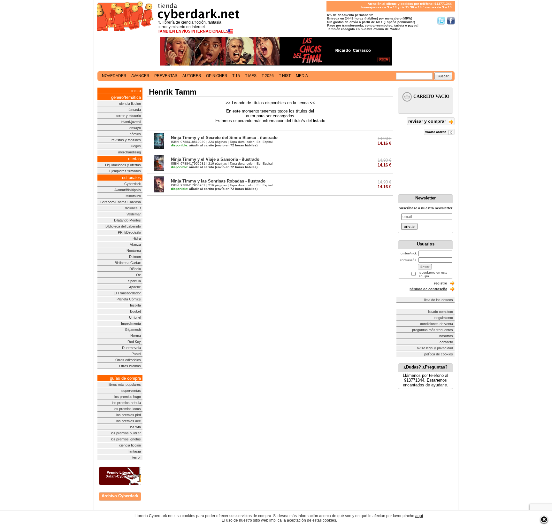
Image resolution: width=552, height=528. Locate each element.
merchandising (129, 152)
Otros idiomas (130, 366)
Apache (135, 287)
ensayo (135, 128)
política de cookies (438, 354)
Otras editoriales (128, 360)
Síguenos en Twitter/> (441, 21)
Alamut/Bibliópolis (127, 190)
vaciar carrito (436, 132)
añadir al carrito (192, 145)
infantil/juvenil (131, 122)
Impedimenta (131, 323)
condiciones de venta (436, 324)
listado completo (440, 312)
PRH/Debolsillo (129, 232)
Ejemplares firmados (125, 171)
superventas (131, 390)
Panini (136, 354)
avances (140, 76)
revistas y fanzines (126, 140)
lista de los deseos (438, 300)
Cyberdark (132, 184)
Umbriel (135, 317)
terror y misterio (128, 116)
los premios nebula (126, 403)
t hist (285, 76)
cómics (135, 134)
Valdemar (133, 214)
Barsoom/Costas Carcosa (120, 202)
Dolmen (135, 257)
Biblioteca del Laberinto (123, 226)
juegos (136, 146)
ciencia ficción (130, 103)
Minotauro (133, 196)
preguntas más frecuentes (432, 330)
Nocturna (133, 250)
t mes (251, 76)
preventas (165, 76)
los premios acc (128, 421)
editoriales (131, 177)
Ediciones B (132, 208)
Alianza (135, 244)
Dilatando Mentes (127, 220)
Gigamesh (133, 329)
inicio (136, 90)
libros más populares (125, 384)
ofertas (134, 158)
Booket (135, 311)
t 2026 (268, 76)
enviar (409, 226)
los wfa (135, 427)
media (302, 76)
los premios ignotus (126, 439)
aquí (419, 516)
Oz (138, 275)
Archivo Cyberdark (120, 495)
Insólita (135, 305)
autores (191, 76)
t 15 (236, 76)
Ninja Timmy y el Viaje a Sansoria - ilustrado (215, 159)
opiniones (216, 76)
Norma (135, 336)
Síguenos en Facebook (451, 21)
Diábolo (135, 269)
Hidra (137, 238)
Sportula (134, 281)
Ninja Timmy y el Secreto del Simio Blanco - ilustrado (224, 137)
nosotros (446, 336)
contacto (446, 342)
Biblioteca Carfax (128, 263)
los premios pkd (128, 415)
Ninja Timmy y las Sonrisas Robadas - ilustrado (218, 181)
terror (136, 457)
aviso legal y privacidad (435, 348)
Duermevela (131, 348)
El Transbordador (127, 293)
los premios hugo (127, 397)
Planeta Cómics (129, 299)
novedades (114, 76)
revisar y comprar (427, 121)
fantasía (134, 110)
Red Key (134, 342)
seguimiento (443, 318)
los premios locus (127, 409)
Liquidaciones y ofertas (123, 165)
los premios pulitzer (126, 433)
